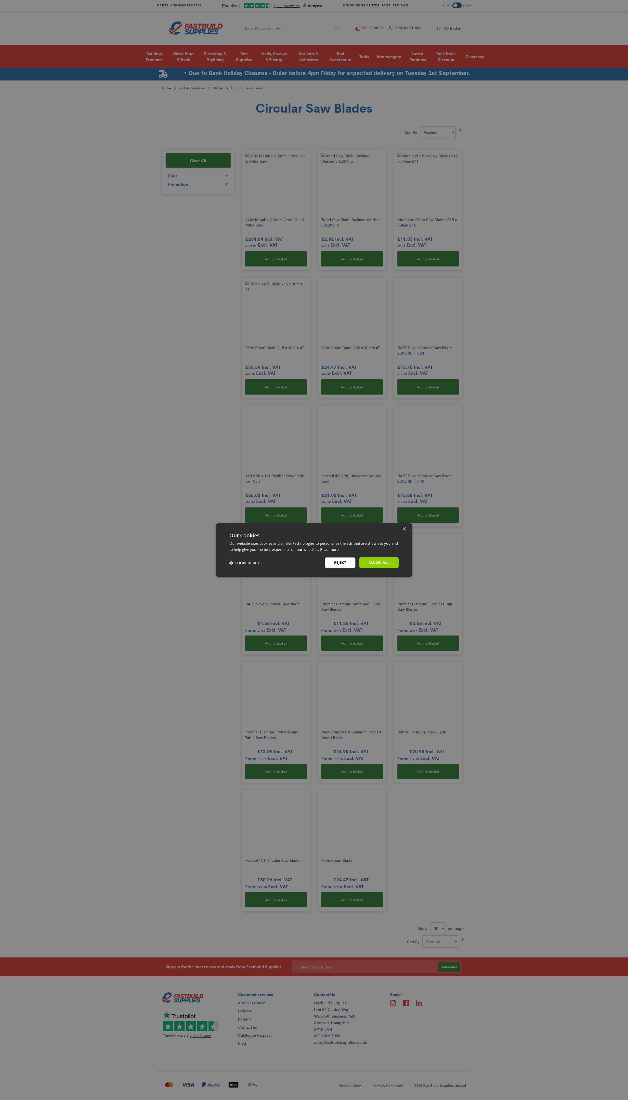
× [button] (404, 529)
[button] (245, 562)
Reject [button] (340, 562)
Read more (329, 549)
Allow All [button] (378, 562)
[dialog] (314, 550)
